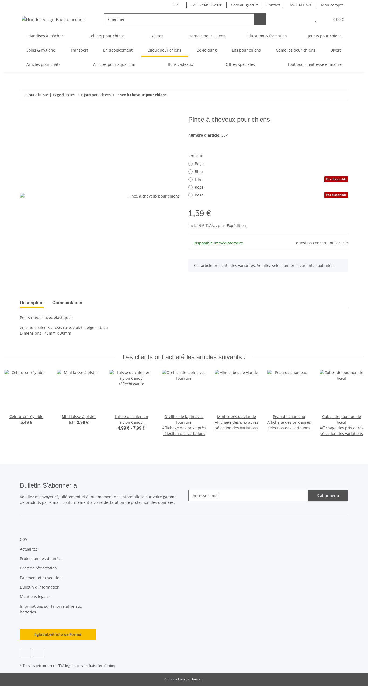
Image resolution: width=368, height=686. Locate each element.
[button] (305, 19)
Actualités (29, 549)
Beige (200, 163)
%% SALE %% (301, 5)
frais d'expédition (102, 665)
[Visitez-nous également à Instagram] (38, 653)
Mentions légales (35, 596)
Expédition (236, 225)
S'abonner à (328, 495)
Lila (271, 179)
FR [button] (175, 5)
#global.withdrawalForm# (57, 634)
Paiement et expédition (41, 577)
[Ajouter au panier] (24, 113)
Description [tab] (32, 302)
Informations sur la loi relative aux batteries (51, 609)
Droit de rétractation (38, 567)
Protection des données (41, 558)
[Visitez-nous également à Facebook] (25, 653)
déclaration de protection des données (139, 502)
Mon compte (332, 5)
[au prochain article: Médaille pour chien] (342, 95)
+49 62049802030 (206, 5)
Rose (199, 187)
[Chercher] (260, 19)
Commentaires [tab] (67, 302)
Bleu (199, 171)
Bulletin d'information (40, 587)
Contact (273, 5)
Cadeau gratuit (244, 5)
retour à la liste (36, 94)
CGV (23, 539)
